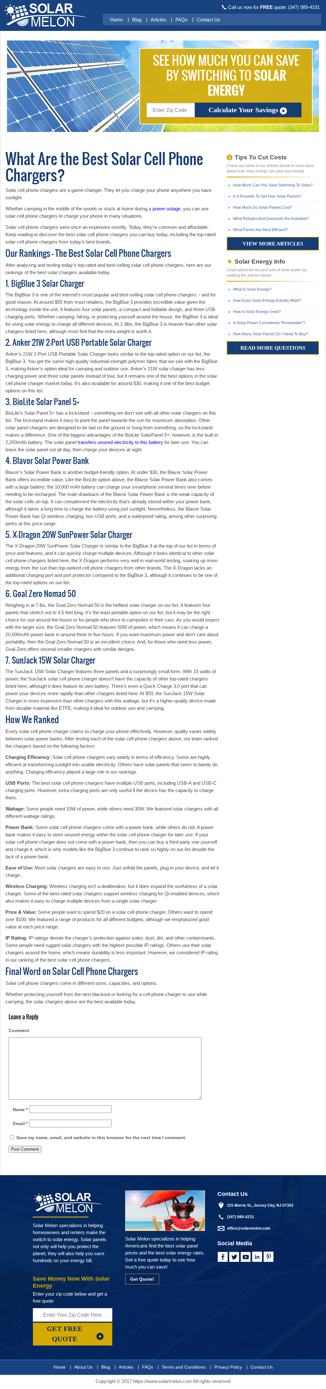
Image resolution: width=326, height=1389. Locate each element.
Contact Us (208, 19)
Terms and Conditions (184, 1367)
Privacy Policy (228, 1367)
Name (20, 1109)
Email (20, 1123)
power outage (166, 208)
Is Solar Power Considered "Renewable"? (269, 323)
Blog (136, 19)
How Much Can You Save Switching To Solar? (273, 185)
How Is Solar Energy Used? (257, 311)
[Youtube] (245, 1257)
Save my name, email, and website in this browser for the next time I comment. (101, 1137)
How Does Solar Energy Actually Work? (267, 300)
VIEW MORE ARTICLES (273, 244)
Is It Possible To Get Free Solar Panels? (267, 196)
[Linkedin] (257, 1257)
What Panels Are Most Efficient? (260, 230)
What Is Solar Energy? (252, 289)
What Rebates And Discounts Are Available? (271, 218)
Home (116, 19)
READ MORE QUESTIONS (272, 348)
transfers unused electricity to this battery (120, 442)
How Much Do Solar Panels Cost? (262, 207)
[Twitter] (234, 1257)
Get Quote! (142, 1279)
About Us (83, 1367)
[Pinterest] (268, 1257)
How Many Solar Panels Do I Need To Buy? (270, 334)
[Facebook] (222, 1257)
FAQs (181, 19)
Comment (19, 1030)
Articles (158, 19)
